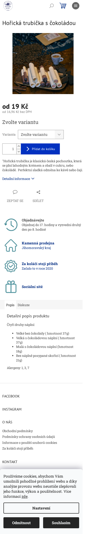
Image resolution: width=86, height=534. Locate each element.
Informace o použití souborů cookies (29, 442)
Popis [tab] (10, 305)
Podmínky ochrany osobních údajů (28, 436)
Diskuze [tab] (24, 305)
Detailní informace (16, 178)
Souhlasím (61, 522)
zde (25, 496)
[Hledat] (51, 5)
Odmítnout (21, 522)
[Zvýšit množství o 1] (18, 146)
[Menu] (75, 5)
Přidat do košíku (43, 149)
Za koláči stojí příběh (17, 448)
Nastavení (41, 508)
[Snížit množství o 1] (18, 151)
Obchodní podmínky (17, 431)
